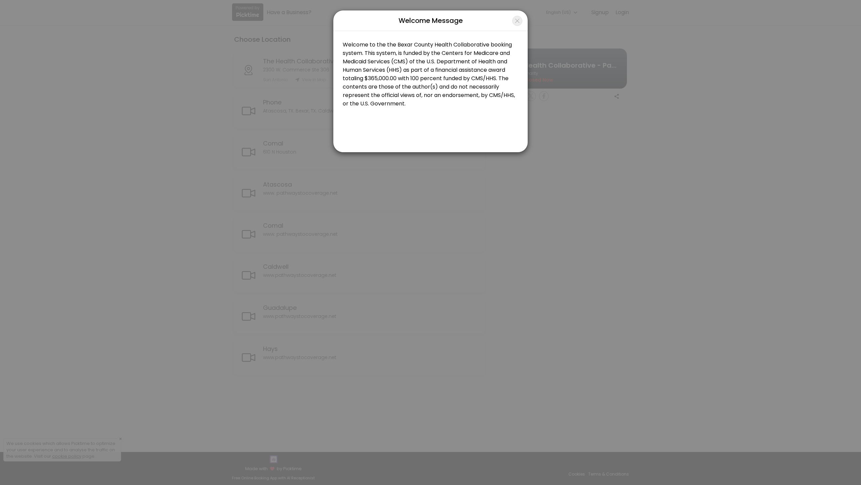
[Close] (517, 21)
